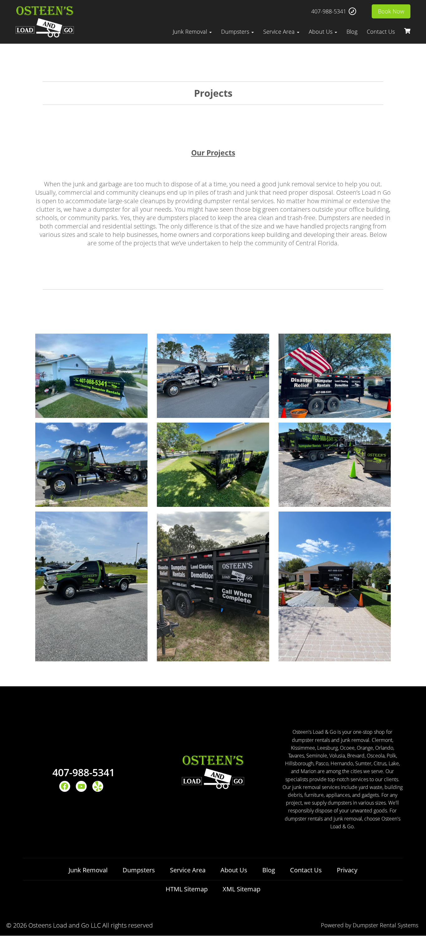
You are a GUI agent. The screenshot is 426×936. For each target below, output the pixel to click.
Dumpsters (139, 870)
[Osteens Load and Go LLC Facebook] (64, 786)
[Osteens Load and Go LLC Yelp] (97, 786)
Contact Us (381, 31)
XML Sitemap (241, 889)
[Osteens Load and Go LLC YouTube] (81, 786)
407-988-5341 (328, 11)
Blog (351, 31)
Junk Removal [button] (191, 31)
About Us (233, 870)
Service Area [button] (279, 31)
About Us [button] (321, 31)
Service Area (188, 870)
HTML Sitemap (187, 889)
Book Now (391, 11)
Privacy (347, 870)
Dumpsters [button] (236, 31)
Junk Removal (88, 870)
